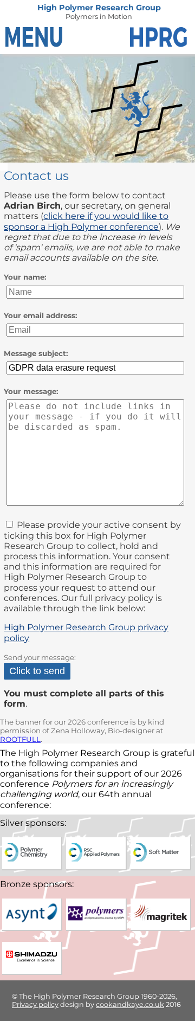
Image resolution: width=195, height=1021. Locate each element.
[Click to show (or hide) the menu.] (35, 38)
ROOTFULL (20, 739)
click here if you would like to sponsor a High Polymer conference (86, 221)
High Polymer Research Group (99, 7)
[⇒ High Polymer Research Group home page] (160, 38)
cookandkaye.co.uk (130, 1004)
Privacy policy (35, 1004)
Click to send (37, 670)
